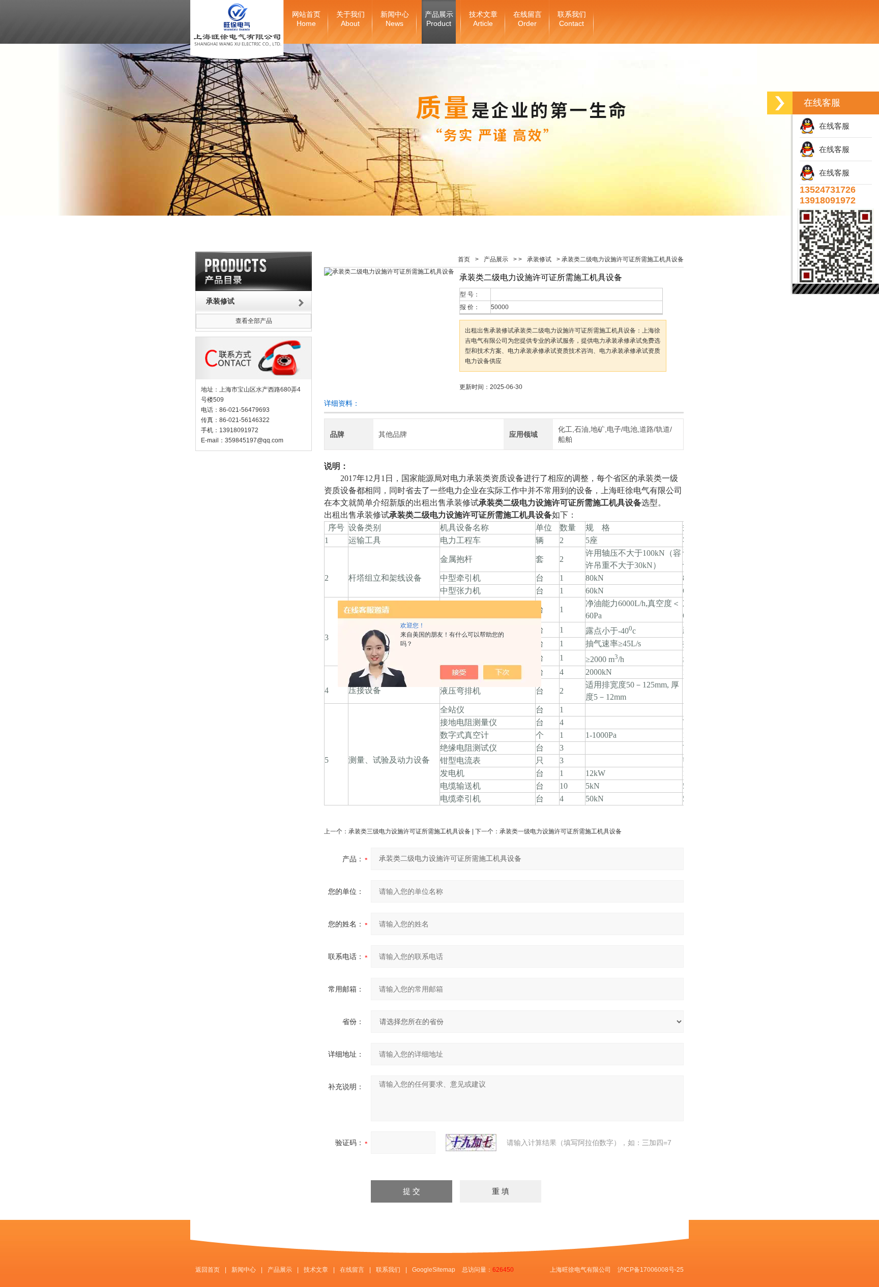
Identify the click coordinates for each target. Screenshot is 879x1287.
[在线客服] (780, 103)
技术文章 (483, 19)
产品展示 (439, 19)
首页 (464, 259)
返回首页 (207, 1269)
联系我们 (572, 19)
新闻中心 (394, 19)
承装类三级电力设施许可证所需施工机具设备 (409, 831)
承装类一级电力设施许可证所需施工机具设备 (561, 831)
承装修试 (539, 259)
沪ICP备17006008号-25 (651, 1269)
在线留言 (527, 19)
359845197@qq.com (254, 440)
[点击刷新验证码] (471, 1142)
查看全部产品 (254, 320)
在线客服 (832, 126)
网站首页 (306, 19)
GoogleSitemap (433, 1269)
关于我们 (350, 19)
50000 (500, 307)
